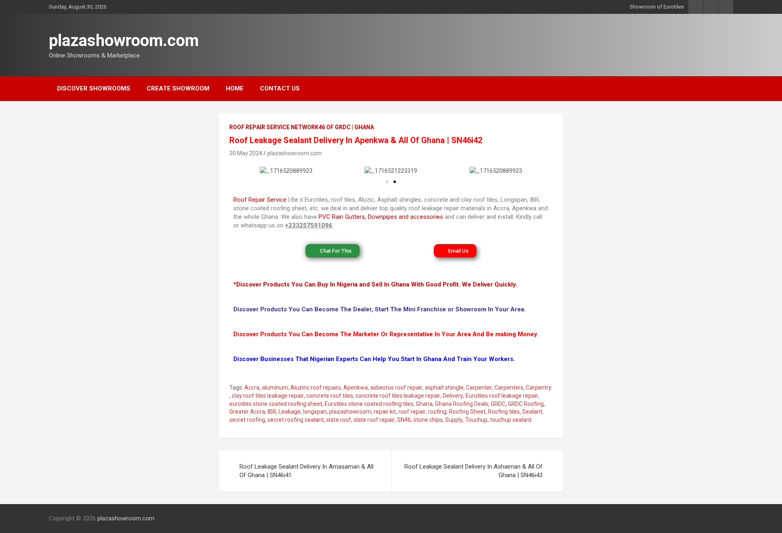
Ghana (424, 404)
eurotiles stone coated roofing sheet (275, 404)
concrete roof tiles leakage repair (398, 395)
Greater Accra (247, 411)
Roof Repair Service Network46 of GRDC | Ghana (301, 127)
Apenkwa (355, 387)
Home (235, 88)
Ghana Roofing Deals (461, 404)
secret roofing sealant (296, 419)
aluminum (275, 387)
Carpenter (479, 387)
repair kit (384, 411)
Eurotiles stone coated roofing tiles (369, 404)
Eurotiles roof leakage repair (502, 395)
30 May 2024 (245, 153)
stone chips (428, 419)
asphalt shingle (444, 387)
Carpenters (508, 387)
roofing (437, 411)
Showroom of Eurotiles (657, 7)
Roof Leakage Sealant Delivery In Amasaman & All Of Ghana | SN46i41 (306, 471)
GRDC (498, 404)
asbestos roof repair (396, 387)
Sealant (532, 411)
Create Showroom (178, 88)
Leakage (290, 411)
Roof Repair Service (259, 199)
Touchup (476, 419)
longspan (315, 411)
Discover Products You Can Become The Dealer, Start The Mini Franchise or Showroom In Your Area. (379, 309)
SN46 (404, 419)
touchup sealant (511, 419)
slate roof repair (374, 419)
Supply (454, 419)
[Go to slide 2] (394, 182)
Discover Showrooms (93, 88)
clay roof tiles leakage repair (268, 395)
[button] (241, 171)
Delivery (453, 395)
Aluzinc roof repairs (315, 387)
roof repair (412, 411)
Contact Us (280, 88)
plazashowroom (350, 411)
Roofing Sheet (467, 411)
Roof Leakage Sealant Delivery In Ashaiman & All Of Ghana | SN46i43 (473, 471)
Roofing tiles (504, 411)
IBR (272, 411)
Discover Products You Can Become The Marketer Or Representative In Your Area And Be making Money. (385, 334)
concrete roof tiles (329, 395)
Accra (251, 387)
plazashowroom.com (124, 40)
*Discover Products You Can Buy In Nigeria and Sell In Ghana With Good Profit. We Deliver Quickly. (375, 284)
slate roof (338, 419)
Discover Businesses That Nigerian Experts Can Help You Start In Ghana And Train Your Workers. (374, 359)
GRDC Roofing (526, 404)
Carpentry (538, 387)
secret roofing (247, 419)
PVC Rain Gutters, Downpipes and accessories (381, 216)
